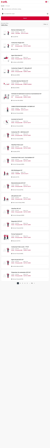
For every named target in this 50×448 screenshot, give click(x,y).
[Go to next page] (34, 283)
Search (25, 18)
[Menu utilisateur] (47, 2)
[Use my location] (47, 14)
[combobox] (25, 14)
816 (32, 283)
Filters (45, 24)
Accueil (2, 5)
